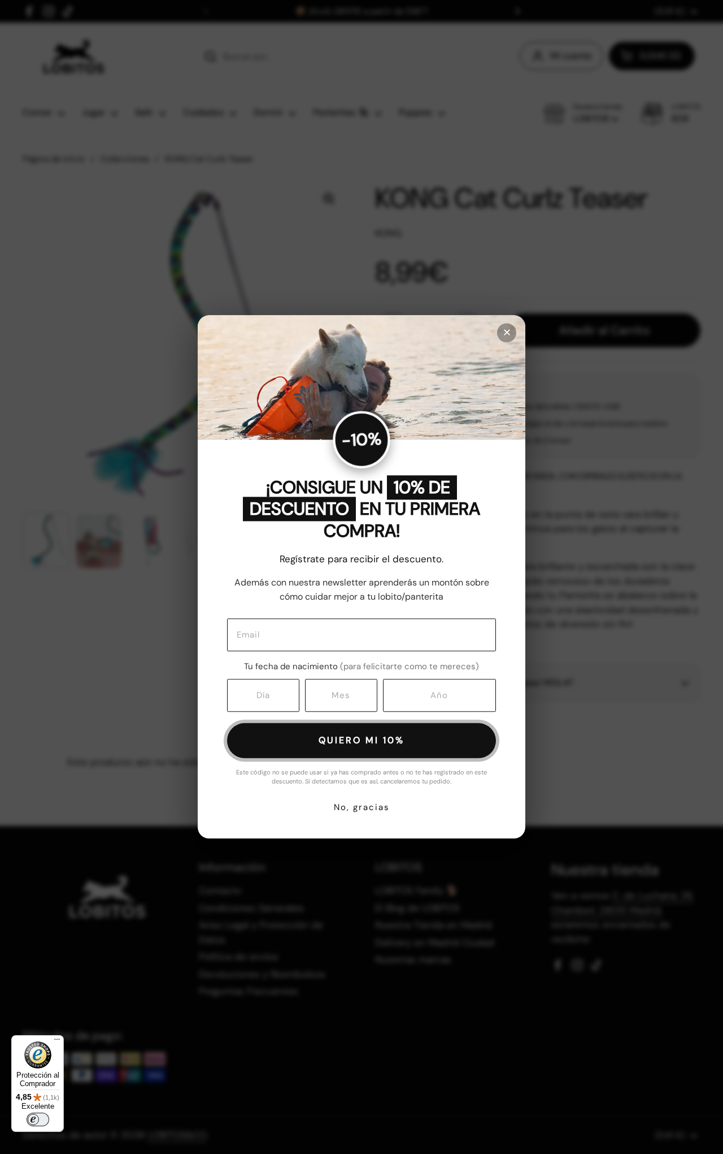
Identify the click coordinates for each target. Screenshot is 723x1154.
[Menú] (57, 1042)
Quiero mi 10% (361, 740)
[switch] (38, 1119)
